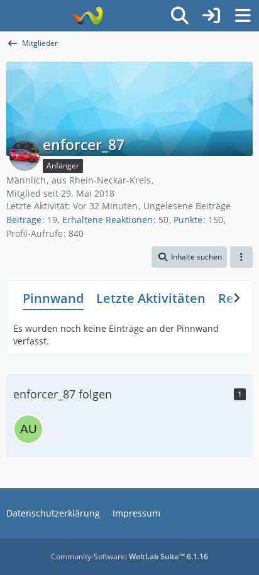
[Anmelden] (211, 15)
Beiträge (23, 220)
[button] (189, 257)
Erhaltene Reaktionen (107, 220)
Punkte (188, 220)
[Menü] (242, 15)
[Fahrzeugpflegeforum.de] (86, 15)
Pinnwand (53, 298)
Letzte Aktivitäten (151, 298)
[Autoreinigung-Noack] (28, 429)
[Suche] (179, 15)
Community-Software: (129, 556)
